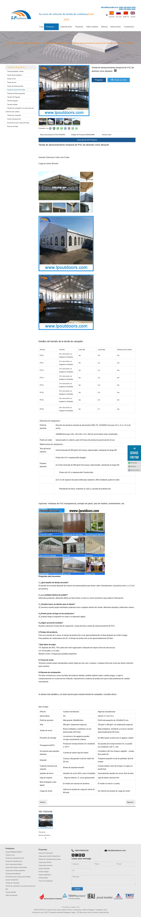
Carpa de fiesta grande (15, 86)
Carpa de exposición (46, 853)
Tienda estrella (12, 104)
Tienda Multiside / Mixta (15, 71)
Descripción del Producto (87, 140)
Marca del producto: (47, 135)
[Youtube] (83, 854)
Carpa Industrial (44, 868)
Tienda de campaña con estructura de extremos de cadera (20, 109)
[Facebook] (73, 854)
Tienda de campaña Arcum (15, 858)
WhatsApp (134, 463)
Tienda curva (10, 855)
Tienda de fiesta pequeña (16, 93)
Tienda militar (43, 878)
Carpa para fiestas (45, 862)
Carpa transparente (14, 119)
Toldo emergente (11, 895)
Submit (77, 889)
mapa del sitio (104, 912)
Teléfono (133, 466)
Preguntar (99, 80)
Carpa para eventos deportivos (49, 856)
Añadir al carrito (120, 80)
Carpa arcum (11, 82)
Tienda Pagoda (12, 101)
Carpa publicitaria (45, 875)
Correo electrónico (136, 470)
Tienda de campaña (14, 115)
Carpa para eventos (45, 865)
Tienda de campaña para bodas (50, 859)
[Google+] (76, 854)
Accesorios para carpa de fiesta (18, 123)
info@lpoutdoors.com (116, 850)
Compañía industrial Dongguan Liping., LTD (64, 912)
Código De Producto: (78, 135)
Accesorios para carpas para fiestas (18, 877)
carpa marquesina (12, 880)
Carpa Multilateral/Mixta (14, 852)
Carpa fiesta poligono (14, 75)
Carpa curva (11, 79)
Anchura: (105, 135)
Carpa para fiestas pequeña (15, 870)
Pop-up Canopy (12, 126)
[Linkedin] (80, 854)
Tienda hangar (44, 871)
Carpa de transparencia (14, 861)
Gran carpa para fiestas (14, 864)
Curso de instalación (46, 881)
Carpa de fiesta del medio (16, 90)
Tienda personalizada (13, 873)
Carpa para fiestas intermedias (16, 867)
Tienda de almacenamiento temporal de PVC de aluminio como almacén (46, 834)
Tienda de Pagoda (13, 97)
